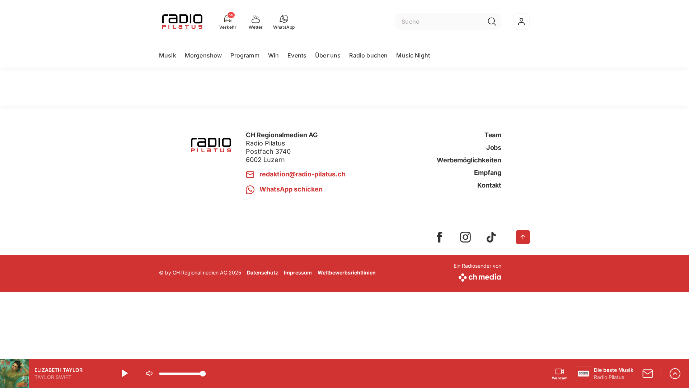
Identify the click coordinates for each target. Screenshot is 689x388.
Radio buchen (368, 55)
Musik (167, 55)
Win (273, 55)
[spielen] (124, 373)
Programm (244, 55)
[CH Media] (477, 276)
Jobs (493, 147)
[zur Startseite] (182, 21)
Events (296, 55)
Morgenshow (203, 55)
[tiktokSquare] (491, 237)
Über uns (328, 55)
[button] (284, 21)
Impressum (298, 272)
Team (492, 135)
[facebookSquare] (439, 237)
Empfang (487, 172)
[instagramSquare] (465, 237)
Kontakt (489, 185)
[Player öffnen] (675, 373)
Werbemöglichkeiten (469, 160)
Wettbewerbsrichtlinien (347, 272)
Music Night (413, 55)
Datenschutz (262, 272)
